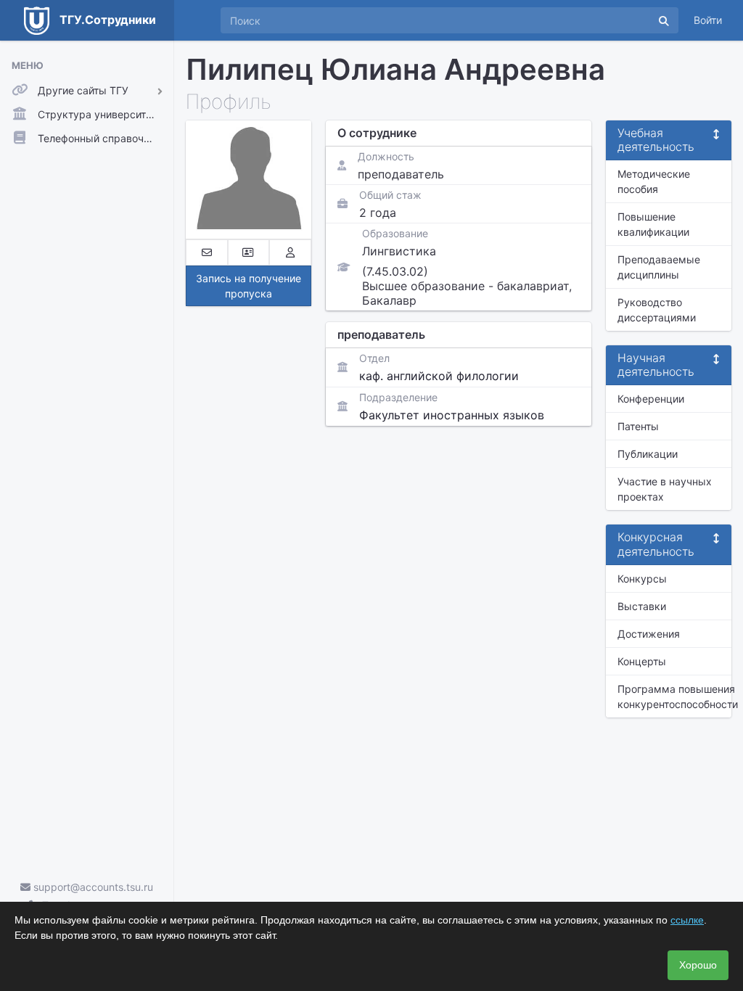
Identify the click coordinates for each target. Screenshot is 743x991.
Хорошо (698, 965)
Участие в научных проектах (664, 489)
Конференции (650, 398)
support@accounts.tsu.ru (91, 887)
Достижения (648, 634)
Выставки (641, 606)
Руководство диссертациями (656, 310)
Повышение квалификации (653, 224)
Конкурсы (642, 578)
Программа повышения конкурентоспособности (674, 696)
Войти (708, 20)
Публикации (647, 454)
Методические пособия (653, 181)
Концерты (641, 661)
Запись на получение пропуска (248, 286)
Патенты (638, 426)
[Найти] (664, 20)
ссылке (687, 920)
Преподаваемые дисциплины (658, 267)
